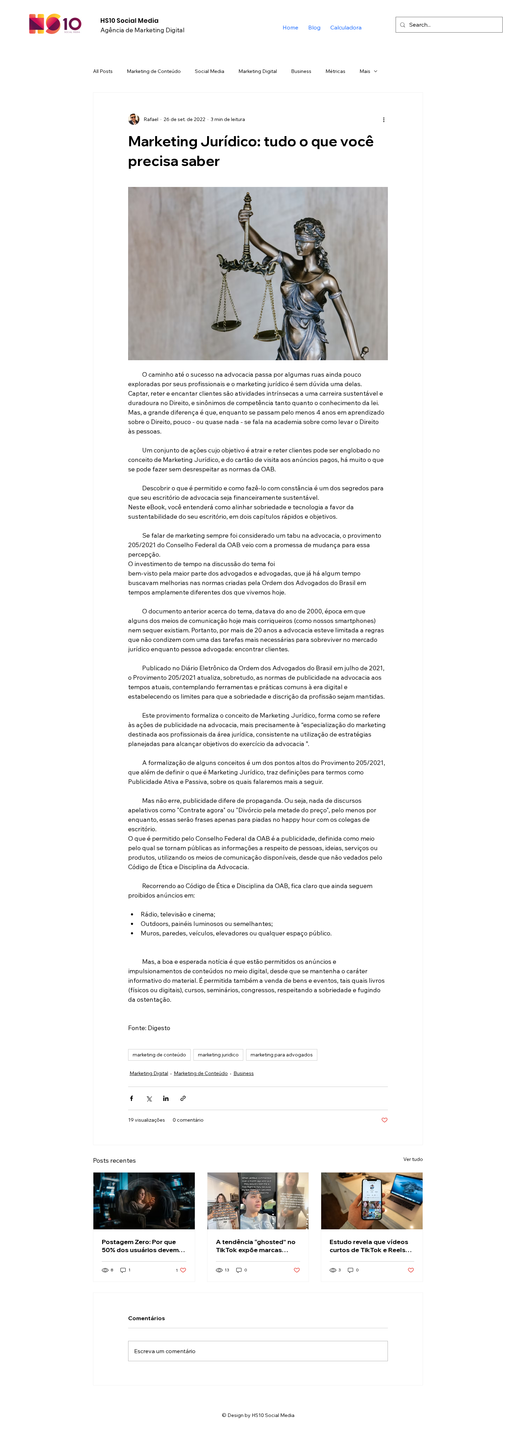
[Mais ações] (383, 119)
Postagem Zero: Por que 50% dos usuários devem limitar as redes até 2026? (141, 1246)
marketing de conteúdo (159, 1055)
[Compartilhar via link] (183, 1098)
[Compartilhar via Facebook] (131, 1098)
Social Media (209, 71)
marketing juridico (218, 1055)
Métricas (335, 71)
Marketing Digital (257, 71)
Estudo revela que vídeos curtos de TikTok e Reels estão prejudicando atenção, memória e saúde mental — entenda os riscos (370, 1246)
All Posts (103, 71)
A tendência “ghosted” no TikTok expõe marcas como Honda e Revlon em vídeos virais (256, 1246)
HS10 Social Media (129, 20)
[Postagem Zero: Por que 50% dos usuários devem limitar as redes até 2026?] (144, 1201)
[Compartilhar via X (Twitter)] (148, 1098)
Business (301, 71)
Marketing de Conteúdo (154, 71)
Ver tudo (413, 1159)
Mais (364, 71)
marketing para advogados (282, 1055)
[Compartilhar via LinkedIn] (166, 1098)
